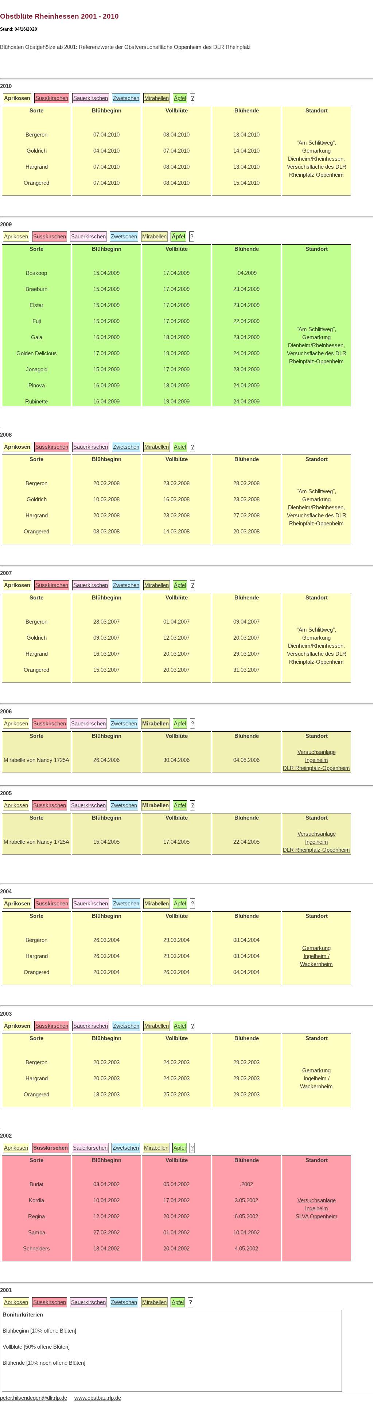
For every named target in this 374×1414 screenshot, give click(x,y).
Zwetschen (126, 98)
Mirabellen (156, 98)
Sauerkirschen (90, 98)
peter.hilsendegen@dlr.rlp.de (33, 1398)
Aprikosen (16, 237)
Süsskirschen (51, 98)
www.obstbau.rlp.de (97, 1398)
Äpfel (180, 98)
